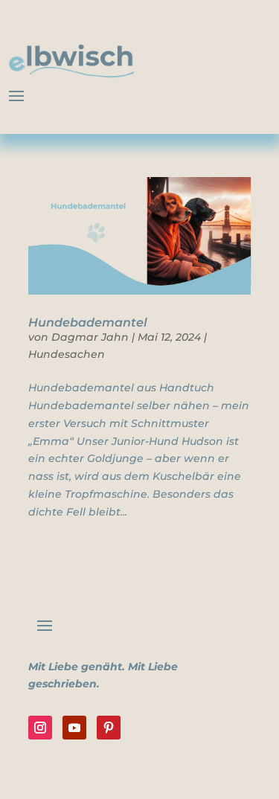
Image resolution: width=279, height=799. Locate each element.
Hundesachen (66, 354)
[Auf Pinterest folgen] (109, 727)
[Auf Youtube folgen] (74, 727)
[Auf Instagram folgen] (40, 727)
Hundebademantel (87, 322)
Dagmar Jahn (90, 337)
